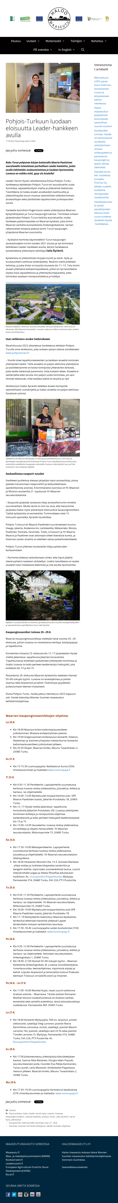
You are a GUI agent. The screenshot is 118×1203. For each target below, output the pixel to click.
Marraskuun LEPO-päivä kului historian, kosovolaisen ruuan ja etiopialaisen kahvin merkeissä (103, 90)
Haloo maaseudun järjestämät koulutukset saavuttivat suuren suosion (103, 117)
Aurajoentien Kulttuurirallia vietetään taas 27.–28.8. (33, 1122)
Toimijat (76, 41)
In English (64, 49)
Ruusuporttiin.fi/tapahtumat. (29, 1041)
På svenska (41, 49)
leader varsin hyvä (37, 1113)
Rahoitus (97, 41)
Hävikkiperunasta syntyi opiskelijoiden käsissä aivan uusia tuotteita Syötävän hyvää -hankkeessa (103, 213)
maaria (50, 1113)
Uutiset (31, 41)
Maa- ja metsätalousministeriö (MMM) (28, 1156)
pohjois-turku (48, 1116)
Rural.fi (10, 1174)
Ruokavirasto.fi (14, 1159)
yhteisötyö (16, 1119)
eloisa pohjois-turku (18, 1113)
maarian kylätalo (33, 1116)
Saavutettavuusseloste (74, 1167)
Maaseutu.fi (12, 1152)
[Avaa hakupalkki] (82, 50)
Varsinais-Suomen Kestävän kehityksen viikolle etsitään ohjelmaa (39, 1126)
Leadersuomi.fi (14, 1163)
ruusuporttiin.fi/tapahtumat (45, 876)
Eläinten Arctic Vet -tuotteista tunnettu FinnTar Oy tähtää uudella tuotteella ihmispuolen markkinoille (102, 184)
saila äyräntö (62, 1116)
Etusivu (16, 41)
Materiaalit (53, 41)
